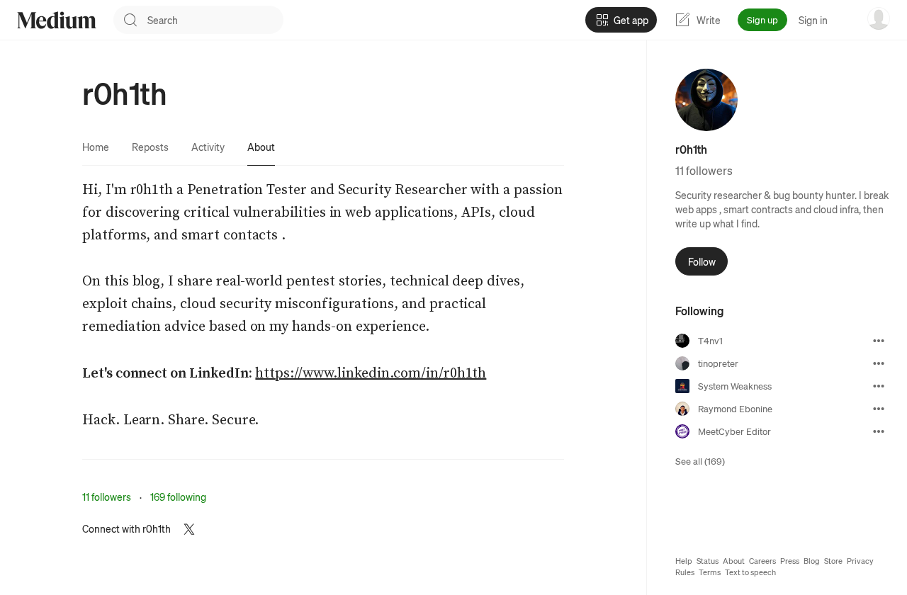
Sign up (762, 19)
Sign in (813, 19)
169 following (178, 496)
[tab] (95, 147)
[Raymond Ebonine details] (878, 408)
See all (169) (700, 461)
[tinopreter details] (878, 363)
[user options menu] (878, 18)
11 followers (106, 496)
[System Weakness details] (878, 386)
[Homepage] (56, 20)
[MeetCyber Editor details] (878, 431)
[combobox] (215, 20)
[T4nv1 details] (878, 340)
